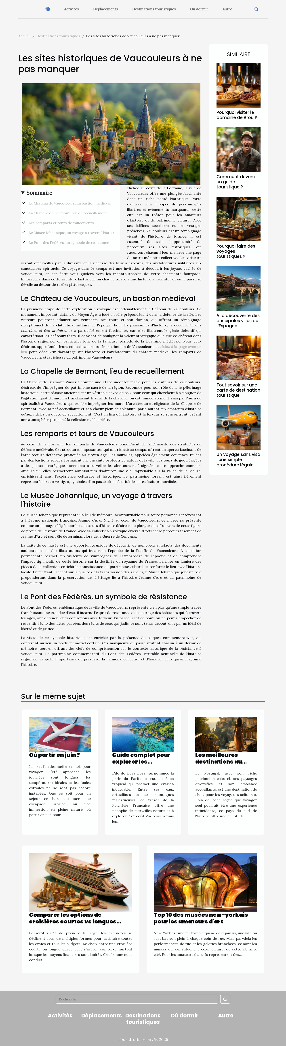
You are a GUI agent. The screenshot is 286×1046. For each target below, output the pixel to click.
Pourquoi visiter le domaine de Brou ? (237, 115)
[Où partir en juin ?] (60, 733)
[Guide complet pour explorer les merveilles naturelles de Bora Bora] (143, 733)
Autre (227, 9)
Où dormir (199, 9)
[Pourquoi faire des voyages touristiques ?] (239, 218)
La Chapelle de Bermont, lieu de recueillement (68, 213)
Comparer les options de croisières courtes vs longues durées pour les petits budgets (74, 921)
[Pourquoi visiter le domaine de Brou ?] (239, 85)
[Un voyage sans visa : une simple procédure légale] (239, 427)
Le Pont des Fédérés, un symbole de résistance (69, 242)
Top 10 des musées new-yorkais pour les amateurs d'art (201, 918)
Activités (71, 9)
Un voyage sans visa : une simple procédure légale (238, 459)
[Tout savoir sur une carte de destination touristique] (239, 357)
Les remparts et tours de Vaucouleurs (61, 223)
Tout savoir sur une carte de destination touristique (238, 390)
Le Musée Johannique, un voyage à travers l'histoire (72, 232)
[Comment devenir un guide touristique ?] (239, 149)
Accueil (24, 36)
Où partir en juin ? (54, 755)
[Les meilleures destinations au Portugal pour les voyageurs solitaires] (226, 733)
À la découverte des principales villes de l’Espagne (238, 321)
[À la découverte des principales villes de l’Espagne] (239, 288)
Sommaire (39, 192)
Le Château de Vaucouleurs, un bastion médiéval (70, 203)
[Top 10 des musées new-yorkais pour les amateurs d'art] (205, 881)
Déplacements (105, 9)
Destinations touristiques (154, 9)
